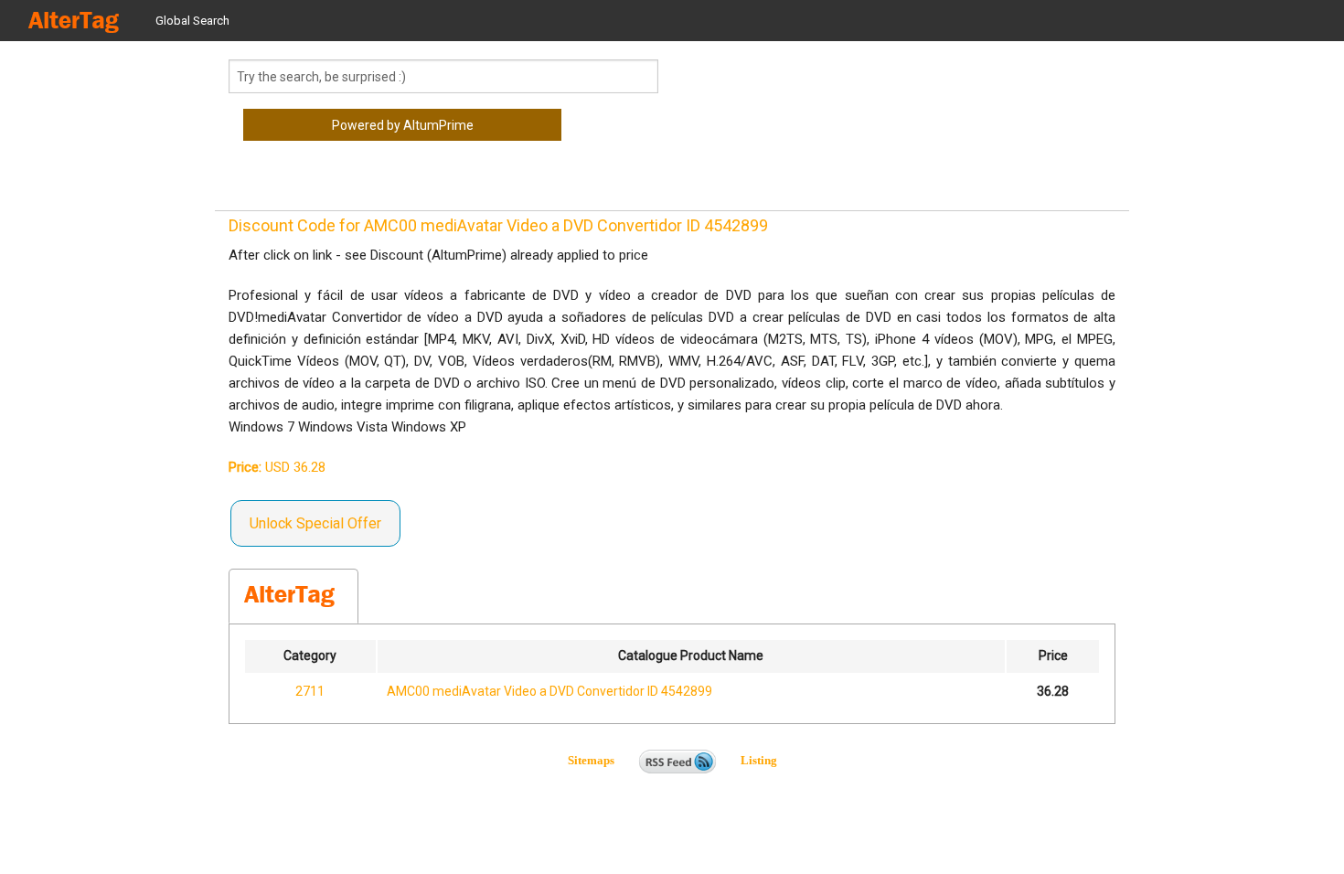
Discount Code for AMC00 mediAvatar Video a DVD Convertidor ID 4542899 (498, 225)
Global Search (192, 20)
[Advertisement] (375, 183)
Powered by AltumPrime (403, 125)
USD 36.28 (277, 467)
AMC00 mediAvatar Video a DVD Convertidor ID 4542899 (549, 691)
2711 (310, 691)
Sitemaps (602, 760)
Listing (759, 760)
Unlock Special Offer (315, 523)
